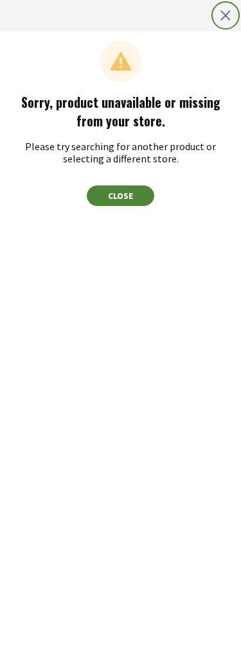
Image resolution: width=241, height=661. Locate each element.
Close (120, 196)
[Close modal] (225, 15)
